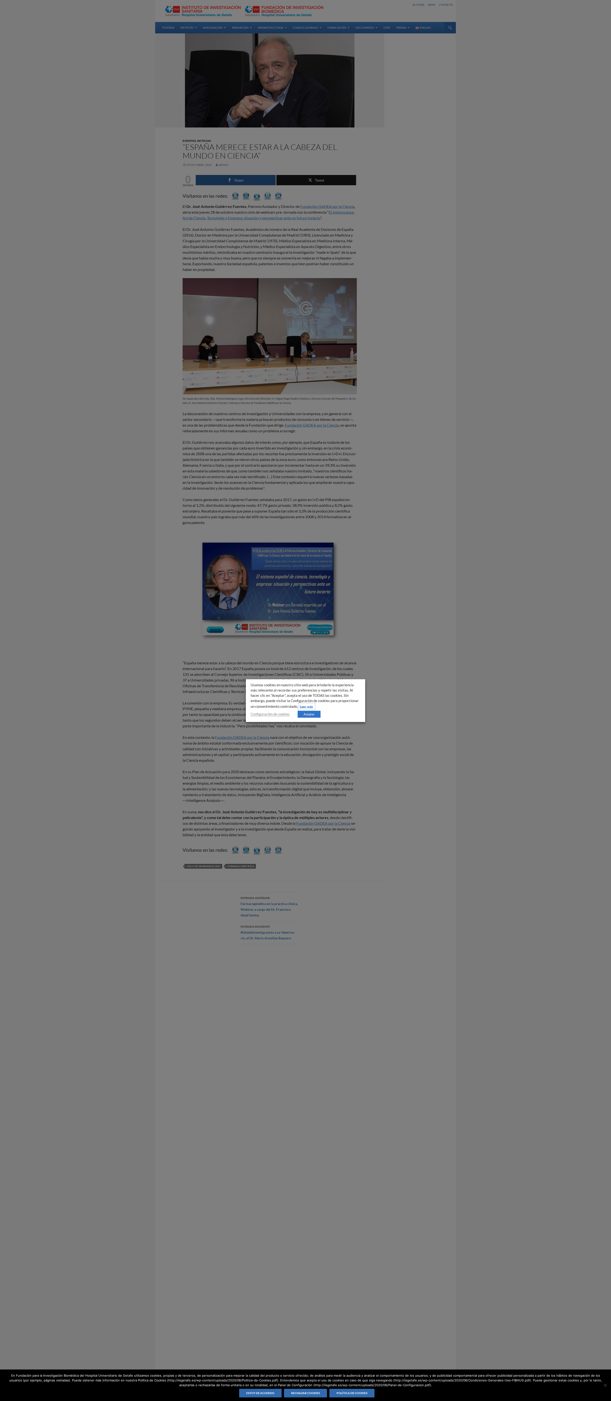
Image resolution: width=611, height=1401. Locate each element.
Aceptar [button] (309, 714)
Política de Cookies (352, 1393)
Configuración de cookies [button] (270, 714)
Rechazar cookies (305, 1393)
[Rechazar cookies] (605, 1385)
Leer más (306, 706)
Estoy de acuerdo (260, 1393)
